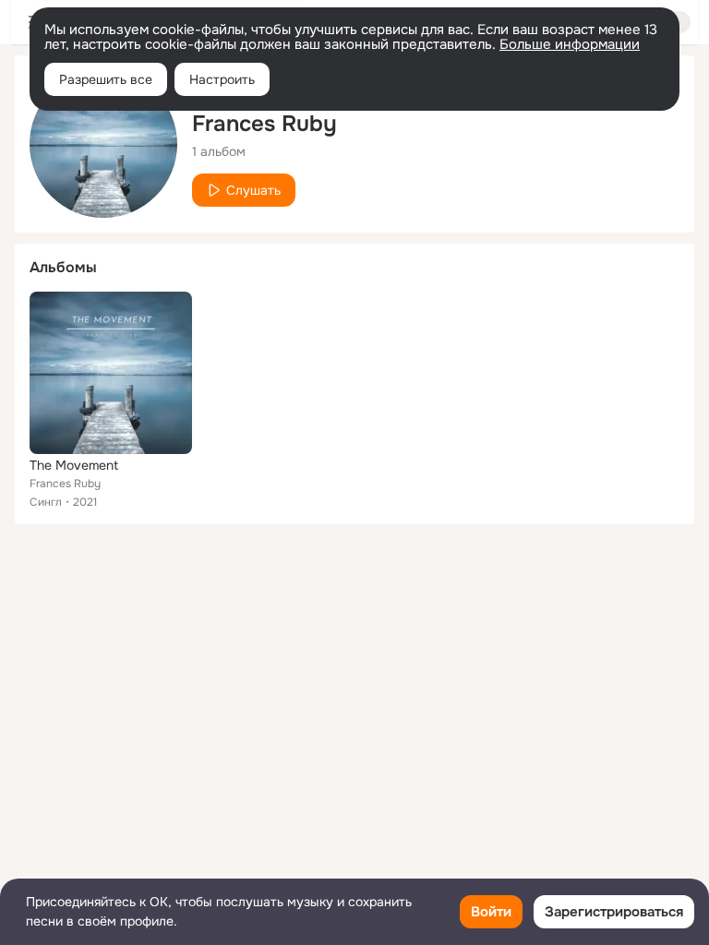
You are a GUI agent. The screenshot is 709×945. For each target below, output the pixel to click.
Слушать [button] (253, 190)
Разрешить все (105, 79)
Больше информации (569, 44)
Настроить (222, 79)
